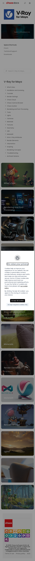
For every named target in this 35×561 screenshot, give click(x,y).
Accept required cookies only (17, 305)
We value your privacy (17, 264)
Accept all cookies (17, 301)
